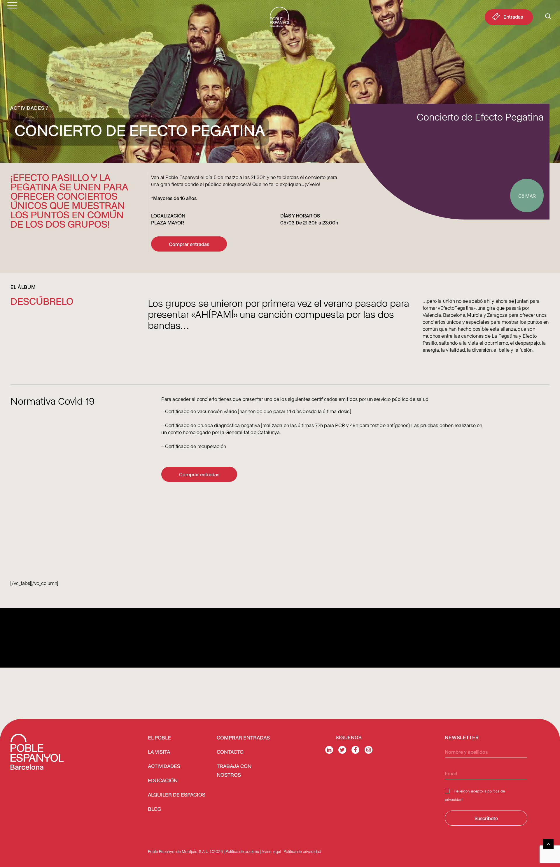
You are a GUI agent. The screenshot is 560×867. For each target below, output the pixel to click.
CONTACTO (230, 752)
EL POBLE (159, 738)
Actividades (27, 108)
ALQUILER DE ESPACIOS (176, 795)
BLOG (154, 809)
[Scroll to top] (548, 843)
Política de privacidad (302, 851)
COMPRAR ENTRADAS (243, 738)
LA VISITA (159, 752)
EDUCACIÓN (163, 780)
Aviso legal (271, 851)
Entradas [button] (513, 17)
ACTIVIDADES (164, 766)
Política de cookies (242, 851)
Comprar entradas (189, 244)
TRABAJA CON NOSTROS (234, 771)
